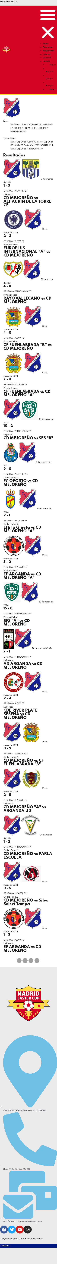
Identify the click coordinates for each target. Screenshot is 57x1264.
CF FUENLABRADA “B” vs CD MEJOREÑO (27, 347)
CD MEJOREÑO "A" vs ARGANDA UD (24, 809)
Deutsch (49, 78)
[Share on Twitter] (24, 960)
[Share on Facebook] (19, 960)
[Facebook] (4, 1230)
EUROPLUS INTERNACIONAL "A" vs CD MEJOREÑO (26, 252)
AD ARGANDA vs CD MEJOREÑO (22, 666)
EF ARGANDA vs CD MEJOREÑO (22, 949)
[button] (48, 24)
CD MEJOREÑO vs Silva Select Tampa (26, 902)
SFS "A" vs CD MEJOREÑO (16, 623)
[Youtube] (20, 1230)
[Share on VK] (37, 960)
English (52, 64)
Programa (47, 47)
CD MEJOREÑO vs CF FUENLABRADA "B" (23, 762)
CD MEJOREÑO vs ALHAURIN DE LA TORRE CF (27, 201)
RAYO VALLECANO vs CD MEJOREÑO (27, 300)
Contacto (47, 58)
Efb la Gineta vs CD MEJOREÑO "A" (22, 529)
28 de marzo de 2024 (42, 648)
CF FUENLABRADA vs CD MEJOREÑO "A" (27, 393)
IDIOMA (46, 61)
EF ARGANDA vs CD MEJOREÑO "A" (22, 576)
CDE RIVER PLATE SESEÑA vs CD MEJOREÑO (20, 714)
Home (45, 43)
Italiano (52, 89)
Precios (46, 54)
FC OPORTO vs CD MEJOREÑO (20, 483)
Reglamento (48, 50)
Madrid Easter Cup (8, 1)
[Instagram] (28, 1230)
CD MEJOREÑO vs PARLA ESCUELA (27, 856)
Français (50, 85)
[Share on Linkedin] (30, 960)
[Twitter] (12, 1230)
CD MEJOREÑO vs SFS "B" (28, 438)
